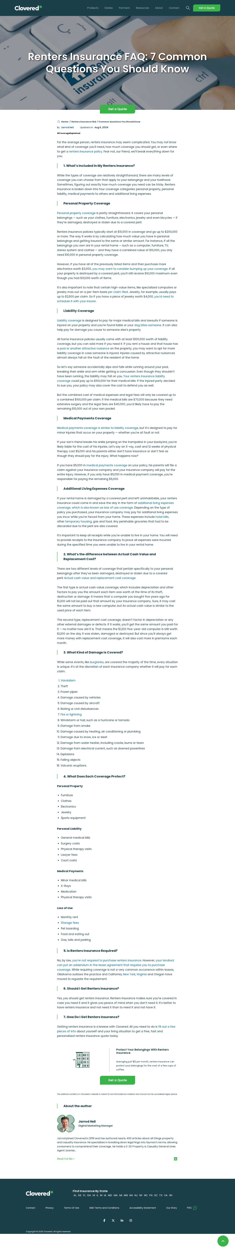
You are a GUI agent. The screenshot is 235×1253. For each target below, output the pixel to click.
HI (94, 1195)
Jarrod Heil (67, 127)
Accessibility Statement (142, 1207)
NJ (136, 1195)
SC (156, 1195)
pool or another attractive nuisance (84, 348)
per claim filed (118, 292)
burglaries (97, 662)
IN (101, 1195)
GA (89, 1195)
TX (160, 1195)
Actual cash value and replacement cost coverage (100, 578)
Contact (174, 8)
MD (110, 1195)
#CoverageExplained (68, 133)
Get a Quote (207, 8)
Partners (124, 8)
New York (129, 974)
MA (116, 1195)
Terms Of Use (71, 1207)
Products (92, 8)
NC (146, 1195)
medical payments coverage (106, 465)
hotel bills (162, 517)
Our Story (171, 1207)
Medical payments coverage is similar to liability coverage (97, 428)
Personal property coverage (76, 213)
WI (170, 1195)
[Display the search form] (188, 8)
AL (75, 1195)
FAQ (189, 1207)
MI (120, 1195)
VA (166, 1195)
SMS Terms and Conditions (104, 1207)
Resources (142, 8)
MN (126, 1195)
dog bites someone (147, 325)
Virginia (142, 974)
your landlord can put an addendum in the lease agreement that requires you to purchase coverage (115, 965)
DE (79, 1195)
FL (84, 1195)
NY (140, 1195)
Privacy (50, 1207)
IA (105, 1195)
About (159, 8)
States (109, 8)
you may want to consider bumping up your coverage (130, 269)
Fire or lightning (71, 714)
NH (131, 1195)
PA (151, 1195)
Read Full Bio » (65, 1159)
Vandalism (68, 680)
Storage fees (70, 923)
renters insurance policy (85, 151)
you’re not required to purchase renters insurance (106, 960)
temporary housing (78, 521)
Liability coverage (69, 320)
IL (97, 1195)
